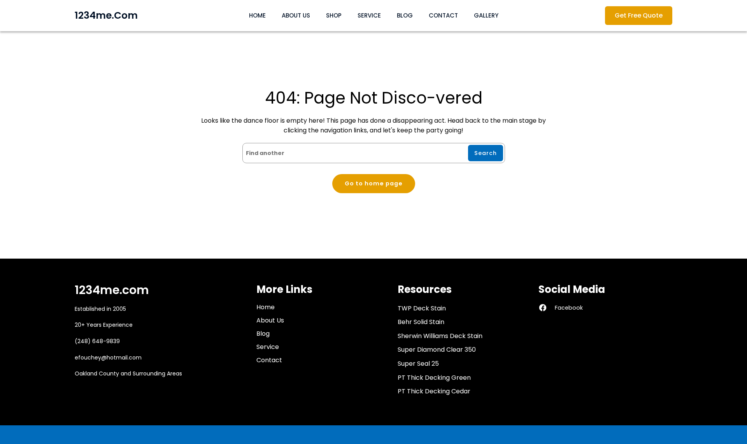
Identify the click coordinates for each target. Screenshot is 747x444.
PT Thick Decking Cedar (434, 391)
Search (485, 153)
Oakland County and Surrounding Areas (128, 373)
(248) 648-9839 (97, 341)
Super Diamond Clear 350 (437, 349)
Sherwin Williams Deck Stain (440, 335)
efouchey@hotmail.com (108, 357)
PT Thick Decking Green (434, 377)
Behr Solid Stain (421, 321)
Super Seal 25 (418, 363)
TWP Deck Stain (422, 308)
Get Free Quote (639, 15)
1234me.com (106, 15)
